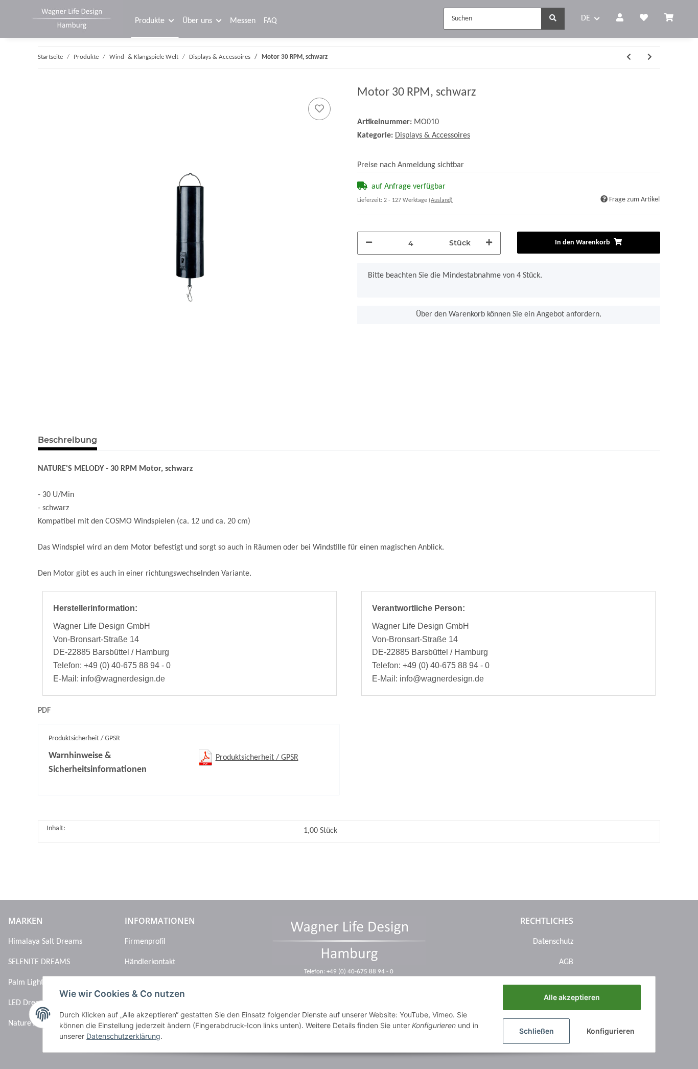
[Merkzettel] (644, 19)
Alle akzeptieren (572, 997)
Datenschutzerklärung (123, 1036)
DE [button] (585, 18)
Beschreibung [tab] (67, 440)
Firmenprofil (145, 942)
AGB (566, 962)
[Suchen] (553, 19)
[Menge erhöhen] (489, 243)
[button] (620, 19)
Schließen (536, 1031)
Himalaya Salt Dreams (45, 942)
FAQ (270, 21)
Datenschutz (553, 942)
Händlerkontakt (150, 962)
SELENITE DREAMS (39, 962)
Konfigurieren (611, 1031)
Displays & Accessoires (432, 135)
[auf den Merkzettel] (319, 109)
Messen (242, 21)
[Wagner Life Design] (71, 17)
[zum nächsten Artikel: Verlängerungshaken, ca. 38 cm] (649, 58)
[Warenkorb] (673, 19)
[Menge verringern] (369, 243)
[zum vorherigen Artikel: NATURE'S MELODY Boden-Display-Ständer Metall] (628, 58)
